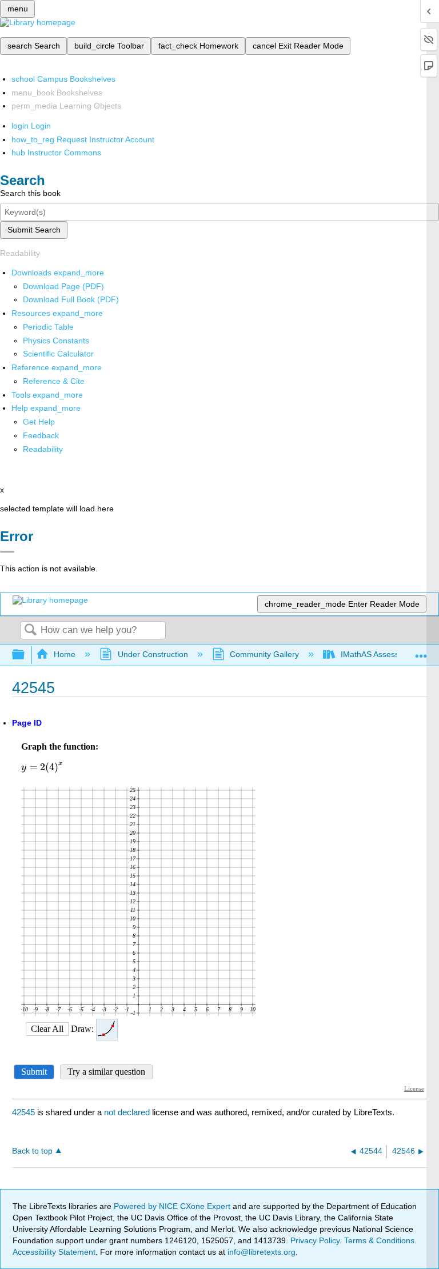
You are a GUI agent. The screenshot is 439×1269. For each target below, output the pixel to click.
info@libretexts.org (260, 1251)
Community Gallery (264, 654)
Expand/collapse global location (421, 651)
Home (64, 654)
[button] (41, 435)
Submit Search (34, 229)
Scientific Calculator (58, 353)
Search (30, 630)
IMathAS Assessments (381, 654)
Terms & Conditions (379, 1240)
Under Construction (152, 654)
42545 (23, 1112)
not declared (128, 1112)
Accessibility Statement (54, 1251)
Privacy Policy (315, 1240)
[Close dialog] (7, 552)
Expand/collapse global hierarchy (26, 655)
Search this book (30, 193)
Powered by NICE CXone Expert (173, 1206)
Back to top (32, 1151)
